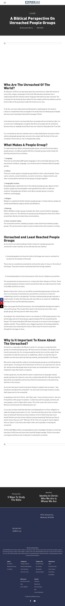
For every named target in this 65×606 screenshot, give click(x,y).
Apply (49, 563)
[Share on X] (1, 306)
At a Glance (9, 563)
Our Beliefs (9, 569)
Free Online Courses (25, 581)
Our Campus (39, 566)
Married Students (40, 572)
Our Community (39, 563)
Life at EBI (32, 13)
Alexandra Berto (27, 28)
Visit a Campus (51, 569)
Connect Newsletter (38, 592)
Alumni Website (24, 586)
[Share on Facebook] (1, 299)
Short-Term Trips (24, 572)
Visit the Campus (38, 586)
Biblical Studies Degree (26, 566)
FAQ (35, 589)
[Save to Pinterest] (1, 303)
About (8, 561)
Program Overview (25, 563)
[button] (5, 2)
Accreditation (51, 574)
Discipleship (39, 569)
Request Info (37, 584)
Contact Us (36, 581)
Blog (21, 584)
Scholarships (51, 572)
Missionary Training (11, 566)
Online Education (24, 569)
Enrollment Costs (52, 566)
